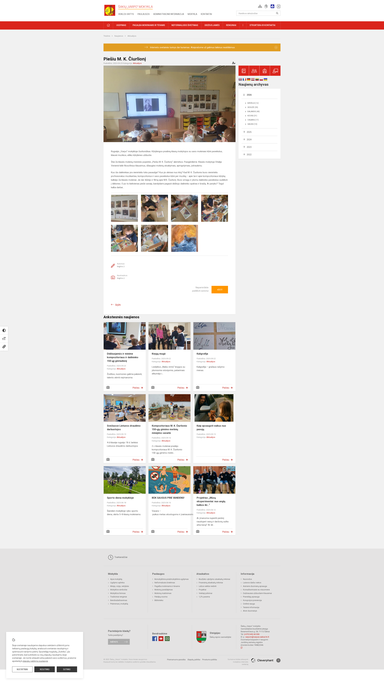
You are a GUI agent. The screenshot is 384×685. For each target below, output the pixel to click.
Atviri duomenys (250, 611)
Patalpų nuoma (160, 597)
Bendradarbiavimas (118, 600)
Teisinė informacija (251, 607)
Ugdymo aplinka (117, 582)
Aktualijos (132, 36)
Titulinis (107, 36)
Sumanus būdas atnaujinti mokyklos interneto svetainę (238, 661)
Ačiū (219, 289)
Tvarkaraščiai (120, 557)
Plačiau (136, 388)
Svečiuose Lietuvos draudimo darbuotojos (124, 427)
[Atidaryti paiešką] (277, 13)
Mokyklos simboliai (118, 590)
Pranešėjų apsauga (251, 597)
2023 (249, 147)
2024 (249, 139)
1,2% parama (204, 597)
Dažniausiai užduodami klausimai (257, 593)
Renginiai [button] (231, 25)
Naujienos (119, 36)
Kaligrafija (202, 353)
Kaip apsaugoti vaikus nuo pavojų (211, 427)
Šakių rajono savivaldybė (220, 637)
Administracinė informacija (168, 14)
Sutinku (66, 669)
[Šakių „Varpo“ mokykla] (111, 10)
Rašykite (114, 642)
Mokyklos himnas (118, 593)
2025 (249, 132)
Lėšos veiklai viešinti (207, 586)
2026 (249, 95)
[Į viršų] (278, 660)
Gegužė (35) (253, 107)
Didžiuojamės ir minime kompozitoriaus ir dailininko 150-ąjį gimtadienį (122, 357)
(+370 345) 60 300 (251, 634)
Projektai (202, 590)
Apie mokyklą (116, 579)
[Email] (167, 638)
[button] (260, 6)
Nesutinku (45, 669)
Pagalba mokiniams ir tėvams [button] (149, 25)
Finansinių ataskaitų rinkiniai (211, 582)
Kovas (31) (252, 116)
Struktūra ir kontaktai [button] (262, 25)
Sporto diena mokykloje (120, 497)
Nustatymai (22, 669)
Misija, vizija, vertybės (119, 586)
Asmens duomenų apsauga (255, 586)
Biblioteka (158, 600)
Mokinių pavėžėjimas (163, 590)
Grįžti (118, 304)
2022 (249, 154)
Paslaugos (144, 14)
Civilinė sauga (249, 604)
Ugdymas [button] (121, 25)
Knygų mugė (159, 353)
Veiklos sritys (126, 14)
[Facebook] (154, 638)
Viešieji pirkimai (205, 593)
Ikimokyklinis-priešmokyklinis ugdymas (171, 579)
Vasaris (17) (253, 120)
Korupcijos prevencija (252, 600)
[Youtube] (161, 638)
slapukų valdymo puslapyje (35, 661)
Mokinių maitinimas (162, 593)
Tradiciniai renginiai (118, 597)
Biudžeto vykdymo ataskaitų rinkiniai (214, 579)
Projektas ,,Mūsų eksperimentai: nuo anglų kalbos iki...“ (211, 501)
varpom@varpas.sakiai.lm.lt (257, 637)
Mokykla (192, 14)
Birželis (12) (253, 103)
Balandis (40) (254, 111)
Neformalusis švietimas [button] (184, 25)
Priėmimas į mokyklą (119, 604)
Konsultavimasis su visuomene (256, 590)
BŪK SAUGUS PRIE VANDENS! (168, 497)
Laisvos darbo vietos (252, 582)
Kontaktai (206, 14)
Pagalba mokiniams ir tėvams (167, 586)
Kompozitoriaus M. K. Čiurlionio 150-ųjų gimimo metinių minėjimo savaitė (169, 429)
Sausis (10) (252, 124)
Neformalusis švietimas (164, 582)
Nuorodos (247, 579)
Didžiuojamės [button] (212, 25)
